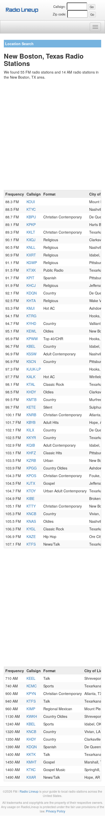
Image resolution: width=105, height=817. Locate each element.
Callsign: (59, 6)
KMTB (31, 399)
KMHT (32, 761)
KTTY (31, 506)
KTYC (31, 209)
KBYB (31, 422)
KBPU (31, 216)
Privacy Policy (55, 811)
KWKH (32, 716)
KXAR (31, 777)
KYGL (31, 528)
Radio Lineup (29, 791)
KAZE (31, 536)
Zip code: (59, 14)
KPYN (31, 693)
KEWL (31, 331)
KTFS (31, 544)
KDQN (32, 292)
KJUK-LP (34, 369)
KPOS (31, 475)
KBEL (31, 346)
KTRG (31, 315)
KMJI (31, 308)
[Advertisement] (52, 135)
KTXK (31, 270)
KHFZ (31, 452)
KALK (31, 376)
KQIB (31, 445)
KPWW (32, 338)
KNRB (31, 414)
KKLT (31, 232)
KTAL (31, 384)
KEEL (31, 678)
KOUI (31, 201)
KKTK (31, 754)
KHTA (31, 300)
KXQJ (31, 239)
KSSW (31, 353)
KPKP (31, 224)
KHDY (31, 391)
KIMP (31, 708)
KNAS (31, 521)
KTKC (31, 769)
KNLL (31, 247)
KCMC (32, 685)
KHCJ (31, 285)
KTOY (31, 490)
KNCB (31, 513)
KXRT (31, 254)
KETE (31, 407)
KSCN (31, 361)
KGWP (32, 262)
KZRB (31, 460)
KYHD (31, 323)
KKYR (31, 437)
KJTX (31, 483)
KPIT (30, 277)
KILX (30, 429)
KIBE (30, 498)
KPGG (32, 468)
